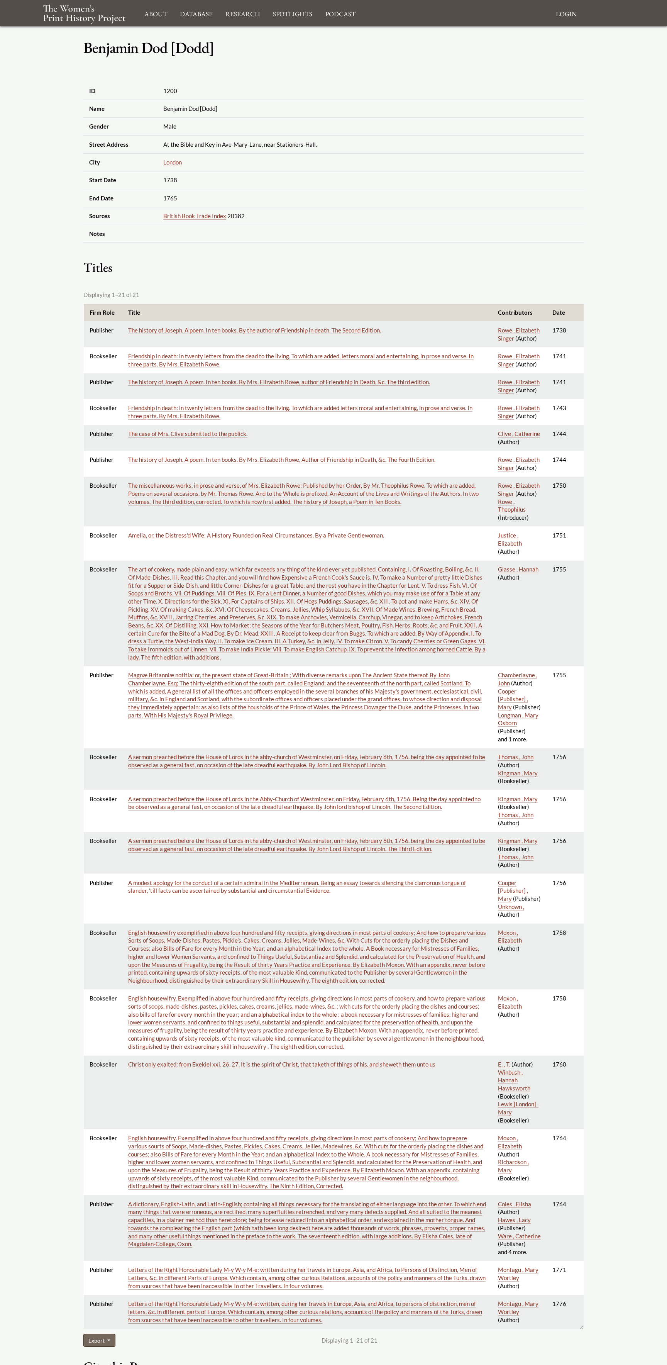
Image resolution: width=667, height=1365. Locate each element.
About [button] (155, 13)
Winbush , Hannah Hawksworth (514, 1080)
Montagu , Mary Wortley (518, 1273)
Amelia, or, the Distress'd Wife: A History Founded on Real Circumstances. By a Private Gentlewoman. (256, 535)
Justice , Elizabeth (510, 539)
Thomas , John (515, 756)
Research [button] (242, 13)
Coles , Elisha (514, 1204)
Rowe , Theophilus (512, 505)
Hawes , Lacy (514, 1219)
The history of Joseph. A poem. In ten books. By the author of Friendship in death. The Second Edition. (254, 330)
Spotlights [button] (292, 13)
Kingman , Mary (518, 773)
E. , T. (504, 1064)
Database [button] (196, 13)
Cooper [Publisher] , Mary (513, 699)
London (172, 162)
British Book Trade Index (194, 215)
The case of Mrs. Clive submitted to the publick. (187, 433)
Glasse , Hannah (518, 569)
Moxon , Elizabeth (510, 936)
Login (566, 13)
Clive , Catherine (519, 433)
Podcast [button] (340, 13)
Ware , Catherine (519, 1236)
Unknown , (511, 906)
